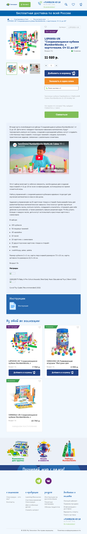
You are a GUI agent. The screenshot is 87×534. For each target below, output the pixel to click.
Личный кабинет (70, 501)
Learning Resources (33, 497)
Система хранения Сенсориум (33, 501)
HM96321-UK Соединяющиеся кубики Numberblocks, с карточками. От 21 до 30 (23, 417)
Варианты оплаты (71, 512)
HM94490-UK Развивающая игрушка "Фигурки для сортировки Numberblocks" (60, 363)
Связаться (61, 114)
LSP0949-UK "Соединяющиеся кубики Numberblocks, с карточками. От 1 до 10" (23, 363)
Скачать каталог (32, 510)
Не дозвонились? (49, 7)
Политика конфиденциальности (69, 530)
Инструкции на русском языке (51, 498)
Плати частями (70, 515)
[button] (10, 42)
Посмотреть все (39, 19)
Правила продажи (71, 504)
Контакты (10, 502)
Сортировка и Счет (21, 19)
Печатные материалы (49, 503)
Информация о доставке (70, 508)
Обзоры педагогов (52, 507)
